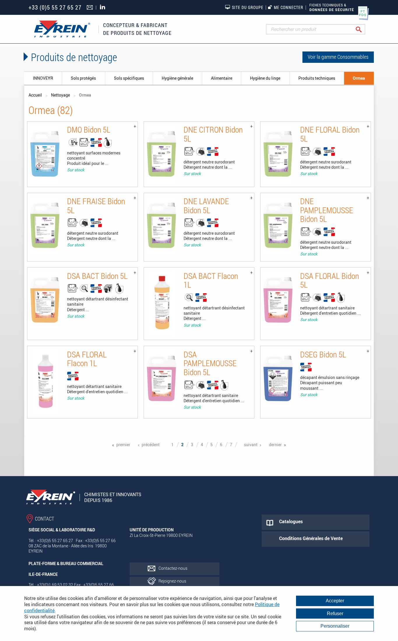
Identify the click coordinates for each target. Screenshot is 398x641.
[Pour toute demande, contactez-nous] (90, 8)
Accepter (335, 600)
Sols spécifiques (129, 78)
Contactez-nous (173, 568)
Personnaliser (334, 626)
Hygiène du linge (265, 78)
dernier (275, 444)
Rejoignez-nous (172, 581)
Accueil (35, 95)
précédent (151, 444)
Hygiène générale (177, 78)
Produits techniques (316, 78)
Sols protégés (83, 78)
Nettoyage (60, 95)
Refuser (335, 613)
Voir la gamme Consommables (338, 56)
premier (123, 444)
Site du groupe (247, 7)
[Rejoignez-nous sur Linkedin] (104, 7)
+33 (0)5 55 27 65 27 (55, 7)
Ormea (359, 78)
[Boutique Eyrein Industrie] (62, 29)
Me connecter (288, 7)
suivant (251, 444)
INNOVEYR (43, 78)
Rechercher (363, 29)
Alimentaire (221, 78)
